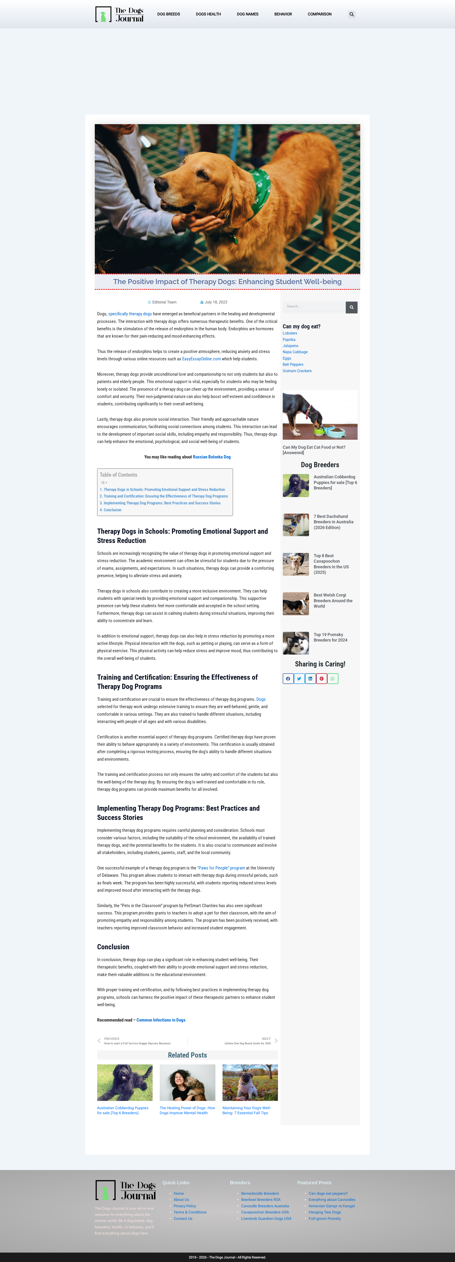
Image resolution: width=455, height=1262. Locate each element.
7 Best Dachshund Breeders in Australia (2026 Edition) (334, 522)
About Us (181, 1199)
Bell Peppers (293, 364)
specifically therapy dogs (130, 314)
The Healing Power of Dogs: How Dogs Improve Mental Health (187, 1110)
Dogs (261, 699)
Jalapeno (290, 346)
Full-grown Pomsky (325, 1218)
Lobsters (290, 333)
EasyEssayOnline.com (201, 359)
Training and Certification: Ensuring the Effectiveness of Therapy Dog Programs (166, 496)
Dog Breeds (168, 14)
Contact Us (183, 1218)
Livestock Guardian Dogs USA (266, 1218)
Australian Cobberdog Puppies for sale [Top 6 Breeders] (122, 1110)
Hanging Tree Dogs (325, 1212)
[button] (352, 14)
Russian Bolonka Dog (212, 457)
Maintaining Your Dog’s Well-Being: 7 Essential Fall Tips (247, 1110)
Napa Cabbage (295, 352)
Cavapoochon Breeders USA (265, 1212)
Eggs (287, 358)
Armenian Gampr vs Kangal (332, 1206)
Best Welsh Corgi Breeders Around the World (333, 601)
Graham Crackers (297, 371)
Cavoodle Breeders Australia (265, 1206)
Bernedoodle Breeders (260, 1193)
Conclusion (112, 509)
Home (179, 1193)
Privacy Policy (185, 1206)
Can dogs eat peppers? (328, 1193)
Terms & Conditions (190, 1212)
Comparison (320, 14)
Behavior (283, 14)
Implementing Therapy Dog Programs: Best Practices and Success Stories (162, 503)
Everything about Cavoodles (332, 1199)
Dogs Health (208, 14)
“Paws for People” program (221, 868)
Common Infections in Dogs (161, 1020)
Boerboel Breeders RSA (261, 1199)
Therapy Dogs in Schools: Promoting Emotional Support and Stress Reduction (164, 489)
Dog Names (248, 14)
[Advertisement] (227, 64)
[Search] (352, 307)
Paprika (289, 339)
